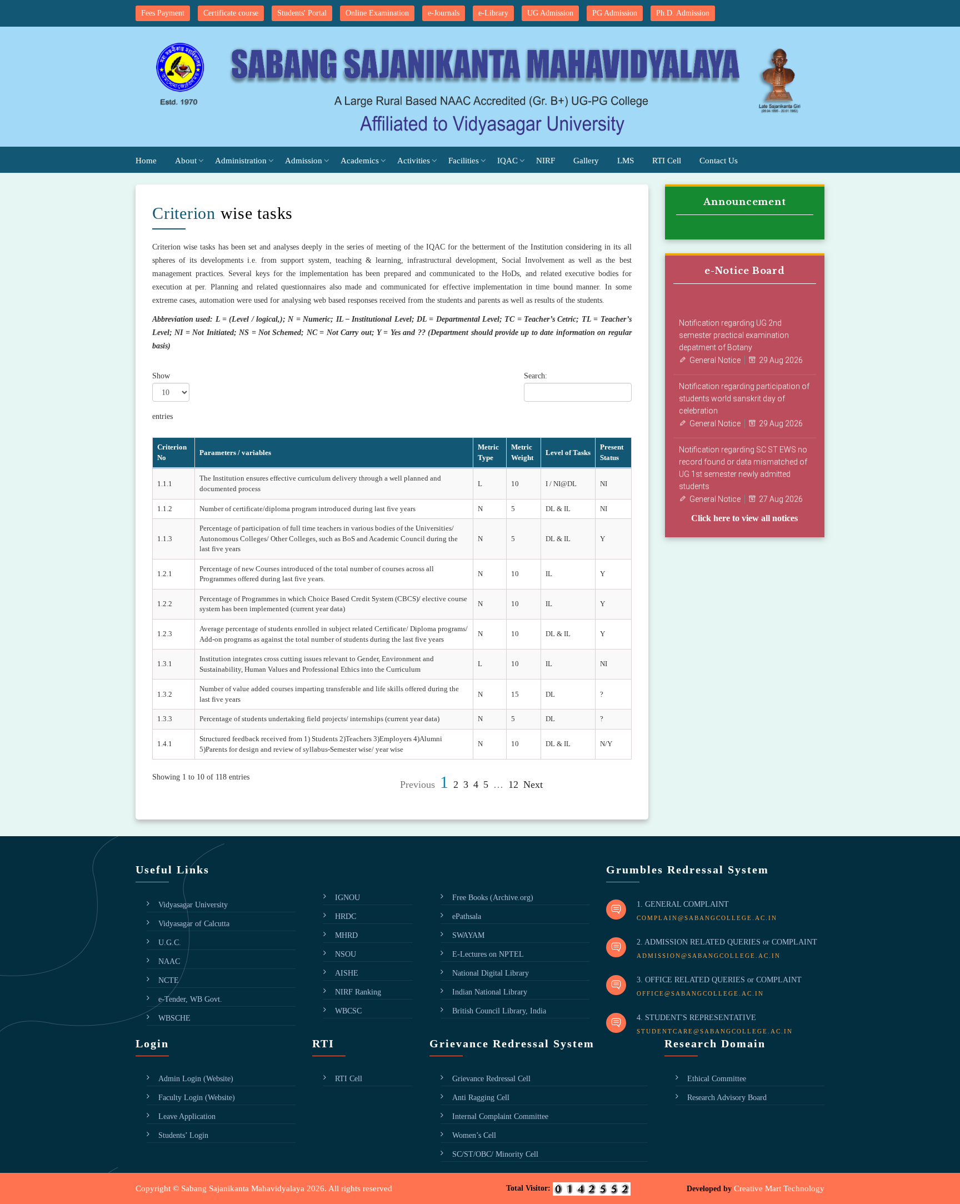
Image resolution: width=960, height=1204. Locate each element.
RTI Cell (666, 160)
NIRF (545, 160)
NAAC (169, 961)
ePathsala (466, 916)
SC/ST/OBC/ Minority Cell (495, 1154)
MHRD (346, 935)
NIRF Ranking (358, 992)
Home (146, 160)
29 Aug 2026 (781, 352)
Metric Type (488, 452)
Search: (535, 376)
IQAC (507, 160)
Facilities (463, 160)
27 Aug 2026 (781, 491)
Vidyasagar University (193, 905)
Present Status (611, 452)
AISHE (346, 973)
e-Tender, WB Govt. (190, 999)
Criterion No (172, 452)
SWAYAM (468, 935)
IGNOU (347, 897)
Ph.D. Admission (682, 13)
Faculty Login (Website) (196, 1097)
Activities (413, 160)
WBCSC (348, 1011)
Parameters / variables (235, 452)
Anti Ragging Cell (480, 1097)
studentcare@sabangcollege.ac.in (715, 1031)
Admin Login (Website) (195, 1079)
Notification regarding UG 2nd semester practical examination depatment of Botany (734, 327)
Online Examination (377, 13)
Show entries (162, 396)
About (186, 160)
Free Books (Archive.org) (492, 897)
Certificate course (230, 13)
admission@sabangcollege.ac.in (709, 955)
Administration (241, 160)
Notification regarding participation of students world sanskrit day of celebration (744, 390)
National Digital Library (490, 973)
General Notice (715, 352)
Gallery (586, 160)
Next (533, 784)
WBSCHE (174, 1018)
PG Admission (614, 13)
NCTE (168, 980)
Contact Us (718, 160)
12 (513, 784)
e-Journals (443, 13)
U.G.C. (169, 942)
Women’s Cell (474, 1135)
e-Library (493, 13)
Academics (360, 160)
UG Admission (550, 13)
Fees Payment (162, 13)
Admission (303, 160)
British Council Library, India (499, 1011)
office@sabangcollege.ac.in (700, 993)
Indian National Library (489, 992)
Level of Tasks (568, 452)
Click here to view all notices (744, 518)
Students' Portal (302, 13)
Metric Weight (522, 452)
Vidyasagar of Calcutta (193, 924)
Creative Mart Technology (779, 1188)
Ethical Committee (716, 1079)
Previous (417, 784)
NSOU (345, 954)
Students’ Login (183, 1135)
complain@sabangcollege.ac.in (707, 918)
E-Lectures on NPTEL (488, 954)
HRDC (345, 916)
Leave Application (187, 1116)
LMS (625, 160)
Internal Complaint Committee (500, 1116)
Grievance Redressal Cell (491, 1079)
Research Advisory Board (727, 1097)
